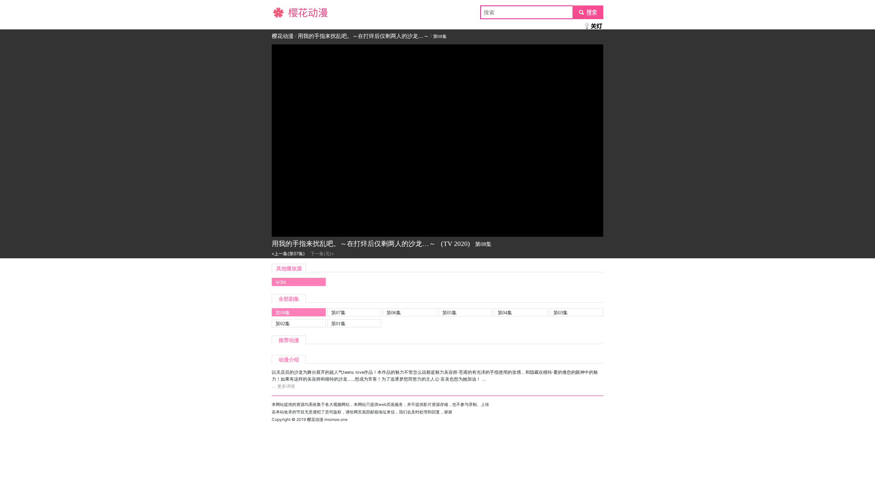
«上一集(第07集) (288, 253)
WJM (280, 282)
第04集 (505, 312)
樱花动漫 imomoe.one (327, 419)
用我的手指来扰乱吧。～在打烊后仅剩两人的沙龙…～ (363, 36)
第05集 (449, 312)
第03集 (560, 312)
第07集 (338, 312)
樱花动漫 (283, 12)
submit (588, 12)
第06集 (394, 312)
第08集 (282, 312)
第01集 (338, 323)
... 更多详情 (283, 386)
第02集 (282, 323)
